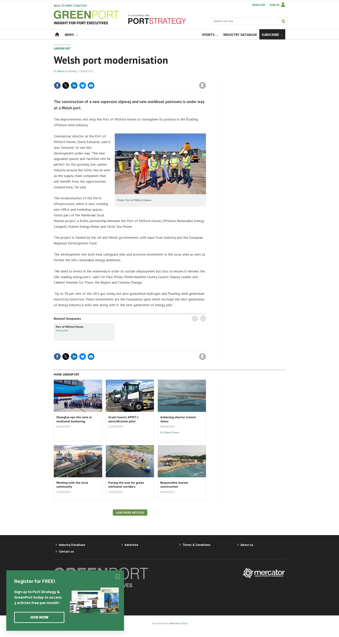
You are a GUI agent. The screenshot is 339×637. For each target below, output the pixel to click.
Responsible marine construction (174, 484)
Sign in (156, 77)
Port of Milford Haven (69, 326)
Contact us (66, 551)
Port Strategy (70, 5)
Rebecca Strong (66, 71)
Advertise (131, 545)
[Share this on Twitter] (65, 85)
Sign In (274, 4)
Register (258, 4)
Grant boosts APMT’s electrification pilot (123, 419)
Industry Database (72, 545)
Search (283, 21)
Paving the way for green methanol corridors (126, 484)
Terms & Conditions (197, 545)
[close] (206, 77)
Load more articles (130, 512)
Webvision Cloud (178, 623)
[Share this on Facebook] (57, 85)
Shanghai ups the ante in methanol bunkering (74, 419)
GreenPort (62, 48)
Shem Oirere (171, 432)
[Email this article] (91, 85)
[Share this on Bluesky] (82, 85)
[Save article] (202, 85)
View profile (62, 330)
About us (247, 545)
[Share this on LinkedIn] (74, 85)
